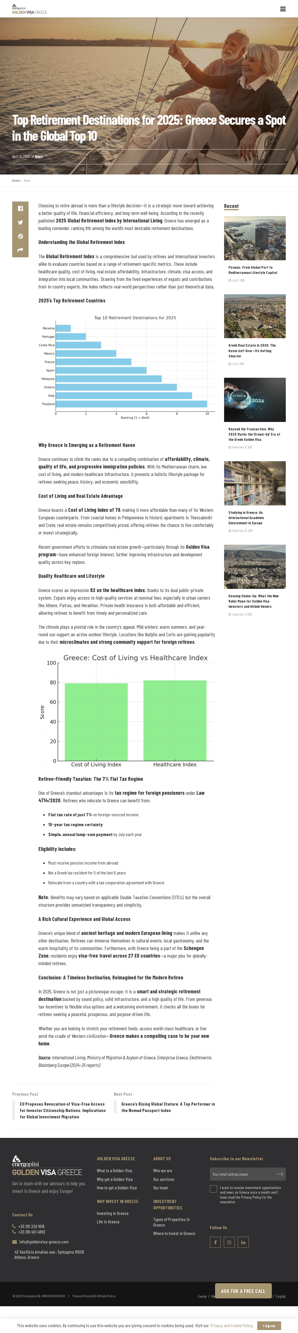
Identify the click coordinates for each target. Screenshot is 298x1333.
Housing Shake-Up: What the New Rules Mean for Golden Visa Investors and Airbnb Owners (253, 601)
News (39, 156)
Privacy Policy (81, 1296)
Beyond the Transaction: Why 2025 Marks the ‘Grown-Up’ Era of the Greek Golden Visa (254, 434)
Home (16, 180)
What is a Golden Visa (114, 1170)
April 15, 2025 (21, 156)
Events (202, 1296)
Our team (160, 1187)
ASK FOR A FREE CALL (243, 1291)
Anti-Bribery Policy (103, 1296)
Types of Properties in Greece (171, 1222)
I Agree (269, 1325)
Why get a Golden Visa (115, 1178)
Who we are (162, 1170)
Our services (163, 1178)
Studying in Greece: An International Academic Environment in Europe (246, 517)
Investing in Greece (113, 1213)
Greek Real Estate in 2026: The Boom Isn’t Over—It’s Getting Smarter (252, 350)
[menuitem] (281, 1296)
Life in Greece (108, 1221)
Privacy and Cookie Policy (232, 1325)
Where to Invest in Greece (174, 1233)
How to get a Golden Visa (117, 1187)
